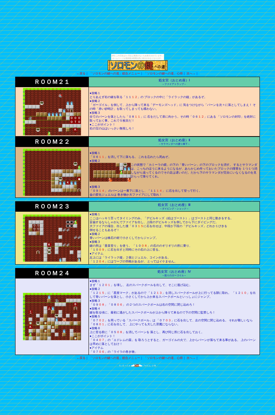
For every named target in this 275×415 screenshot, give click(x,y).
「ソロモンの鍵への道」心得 (163, 73)
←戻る (81, 73)
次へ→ (191, 73)
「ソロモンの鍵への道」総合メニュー (114, 73)
